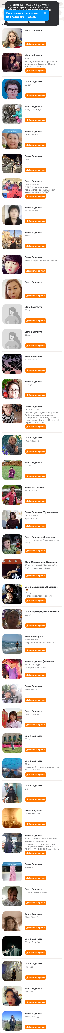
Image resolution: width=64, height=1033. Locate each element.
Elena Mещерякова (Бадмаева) (41, 562)
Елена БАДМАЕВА (34, 487)
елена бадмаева (33, 810)
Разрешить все (18, 20)
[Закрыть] (45, 13)
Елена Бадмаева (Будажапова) (41, 512)
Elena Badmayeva (34, 636)
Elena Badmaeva (33, 307)
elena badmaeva (33, 30)
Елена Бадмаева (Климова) (39, 661)
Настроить (37, 20)
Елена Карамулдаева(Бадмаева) (42, 611)
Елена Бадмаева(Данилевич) (40, 537)
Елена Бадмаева (33, 81)
